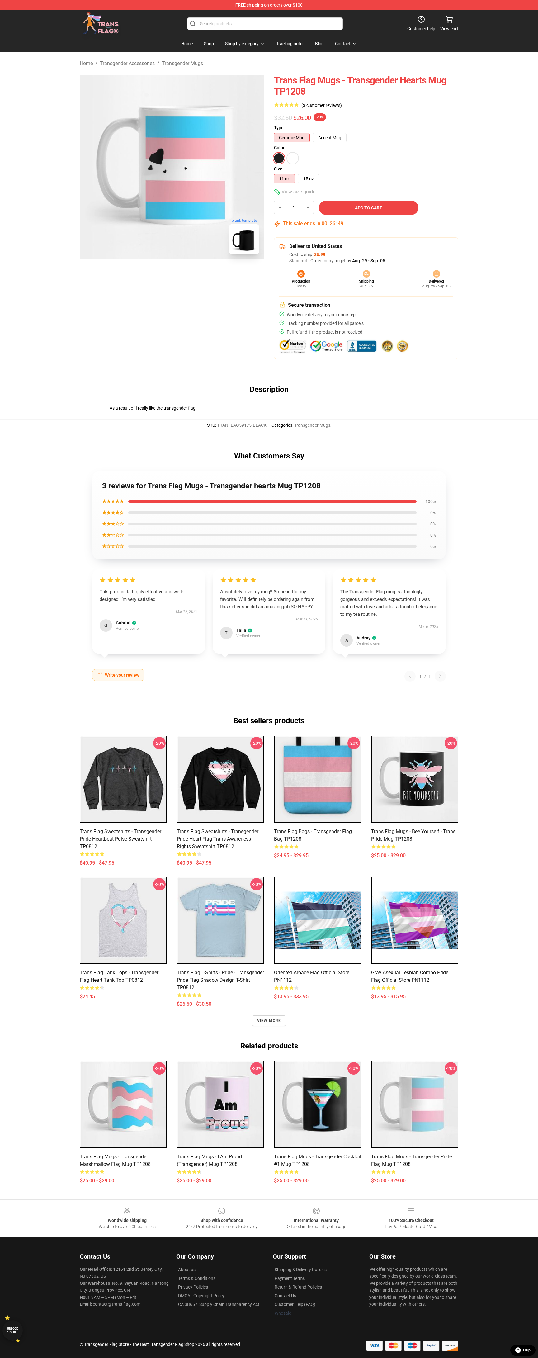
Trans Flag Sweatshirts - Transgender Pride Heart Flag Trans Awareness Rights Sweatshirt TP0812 (217, 839)
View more (269, 1020)
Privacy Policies (193, 1286)
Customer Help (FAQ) (295, 1304)
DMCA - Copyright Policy (201, 1295)
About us (187, 1269)
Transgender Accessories (127, 63)
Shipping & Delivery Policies (301, 1269)
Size (278, 168)
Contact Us (285, 1295)
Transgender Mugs (182, 63)
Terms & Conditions (196, 1278)
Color (279, 147)
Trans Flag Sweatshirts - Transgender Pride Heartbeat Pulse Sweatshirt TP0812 (120, 839)
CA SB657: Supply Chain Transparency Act (218, 1304)
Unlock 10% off (12, 1330)
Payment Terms (290, 1278)
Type (279, 127)
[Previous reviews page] (410, 676)
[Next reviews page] (440, 676)
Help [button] (527, 1350)
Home (86, 63)
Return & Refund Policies (298, 1286)
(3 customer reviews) (321, 105)
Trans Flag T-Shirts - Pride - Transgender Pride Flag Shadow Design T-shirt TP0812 (220, 980)
